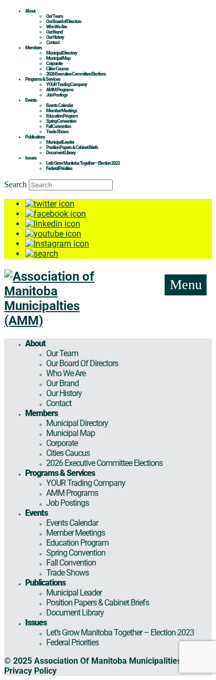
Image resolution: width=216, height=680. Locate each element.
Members (33, 47)
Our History (55, 37)
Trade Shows (57, 131)
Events (31, 100)
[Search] (41, 254)
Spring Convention (61, 121)
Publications (35, 137)
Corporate (54, 63)
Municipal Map (58, 58)
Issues (31, 158)
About (30, 11)
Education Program (62, 116)
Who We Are (56, 26)
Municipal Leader (60, 142)
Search (15, 184)
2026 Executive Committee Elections (76, 74)
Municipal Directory (61, 53)
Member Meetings (61, 110)
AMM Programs (59, 89)
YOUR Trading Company (66, 84)
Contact (52, 42)
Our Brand (54, 32)
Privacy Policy (30, 671)
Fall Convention (58, 126)
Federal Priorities (59, 168)
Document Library (60, 152)
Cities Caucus (57, 68)
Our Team (54, 16)
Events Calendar (59, 105)
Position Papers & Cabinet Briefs (72, 147)
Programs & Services (42, 79)
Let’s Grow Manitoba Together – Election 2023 (83, 163)
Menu (186, 284)
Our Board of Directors (63, 21)
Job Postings (57, 95)
